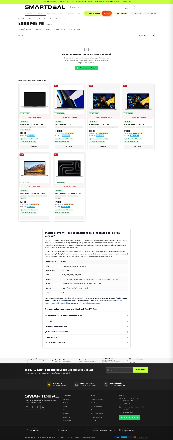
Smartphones (51, 13)
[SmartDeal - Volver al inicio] (45, 7)
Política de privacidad (97, 413)
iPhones (65, 406)
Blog (79, 13)
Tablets (61, 13)
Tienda (25, 19)
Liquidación (66, 417)
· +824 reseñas (122, 13)
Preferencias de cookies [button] (88, 437)
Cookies (77, 437)
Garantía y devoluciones (98, 402)
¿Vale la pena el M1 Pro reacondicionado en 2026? (63, 315)
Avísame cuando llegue (88, 68)
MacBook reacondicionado (91, 303)
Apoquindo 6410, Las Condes (85, 1)
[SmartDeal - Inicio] (42, 396)
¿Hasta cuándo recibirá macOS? (56, 332)
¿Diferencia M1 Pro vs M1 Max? (56, 326)
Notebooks (29, 13)
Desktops (70, 13)
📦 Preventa (66, 413)
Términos (69, 437)
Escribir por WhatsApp (131, 417)
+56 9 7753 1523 (126, 404)
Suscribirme (140, 370)
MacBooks (40, 13)
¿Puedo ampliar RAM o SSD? (55, 342)
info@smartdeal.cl (127, 412)
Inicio (19, 19)
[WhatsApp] (42, 407)
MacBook (65, 402)
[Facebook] (32, 407)
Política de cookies (96, 417)
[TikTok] (37, 407)
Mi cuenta (94, 420)
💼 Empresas (67, 420)
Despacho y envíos (96, 406)
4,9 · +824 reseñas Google (51, 1)
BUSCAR (70, 7)
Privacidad (61, 437)
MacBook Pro (48, 19)
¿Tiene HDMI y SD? (51, 337)
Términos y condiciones (98, 410)
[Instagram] (27, 407)
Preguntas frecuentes (97, 399)
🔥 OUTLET (106, 13)
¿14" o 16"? (49, 321)
